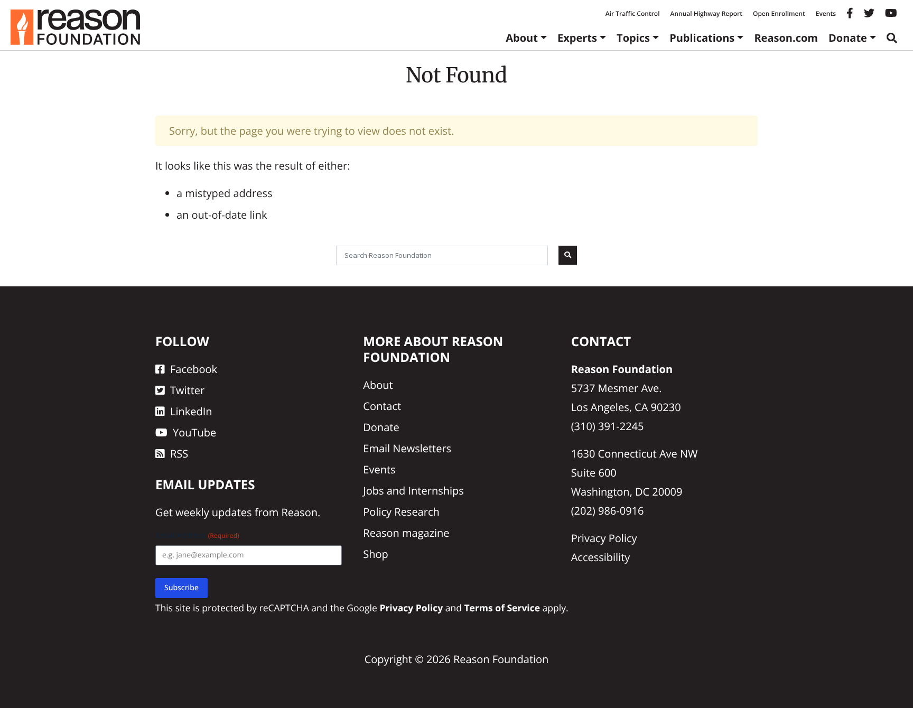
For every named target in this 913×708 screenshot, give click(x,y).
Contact (382, 406)
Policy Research (401, 512)
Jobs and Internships (413, 490)
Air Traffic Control (632, 13)
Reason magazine (406, 533)
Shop (375, 554)
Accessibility (600, 557)
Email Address (197, 535)
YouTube (194, 432)
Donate (847, 38)
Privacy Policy (604, 538)
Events (826, 13)
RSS (179, 453)
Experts (577, 38)
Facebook (193, 369)
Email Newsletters (407, 448)
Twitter (187, 390)
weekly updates (213, 512)
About (522, 38)
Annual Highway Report (706, 13)
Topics (633, 38)
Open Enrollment (779, 13)
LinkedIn (191, 411)
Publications (701, 38)
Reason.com (786, 38)
